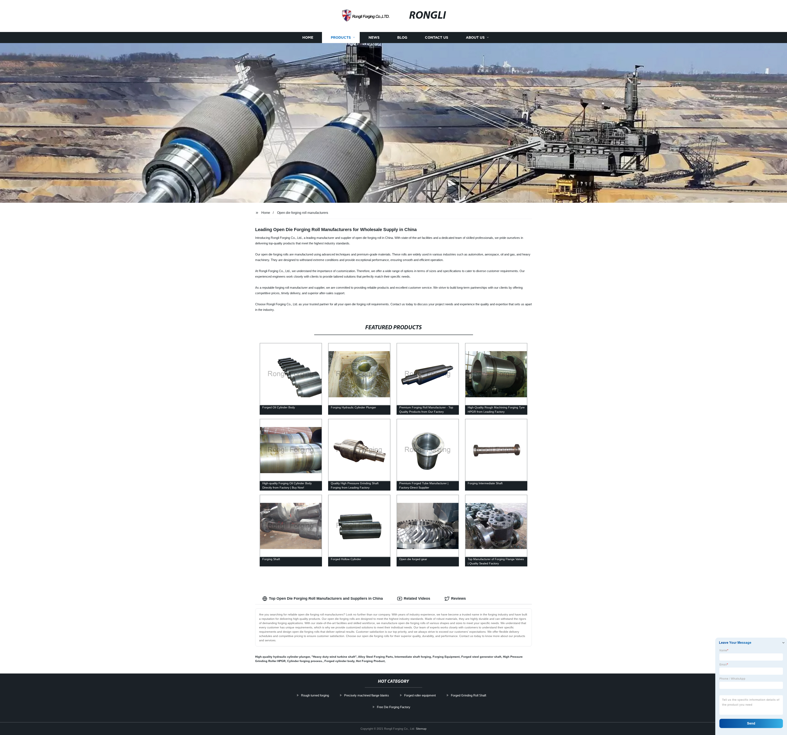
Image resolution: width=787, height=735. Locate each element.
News (374, 37)
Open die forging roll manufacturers (302, 212)
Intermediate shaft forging (413, 656)
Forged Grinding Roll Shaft (468, 695)
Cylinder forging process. (305, 661)
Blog (402, 37)
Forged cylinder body (339, 661)
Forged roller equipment (420, 695)
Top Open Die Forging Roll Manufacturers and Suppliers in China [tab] (326, 598)
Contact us (436, 37)
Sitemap (421, 728)
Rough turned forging (315, 695)
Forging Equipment (446, 656)
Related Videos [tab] (417, 598)
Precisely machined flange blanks (366, 695)
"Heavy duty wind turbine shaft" (334, 656)
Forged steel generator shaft (481, 656)
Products (341, 37)
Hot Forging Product (370, 661)
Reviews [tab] (458, 598)
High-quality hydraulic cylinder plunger (282, 656)
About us (475, 37)
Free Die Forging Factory (393, 707)
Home (307, 37)
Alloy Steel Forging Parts (375, 656)
